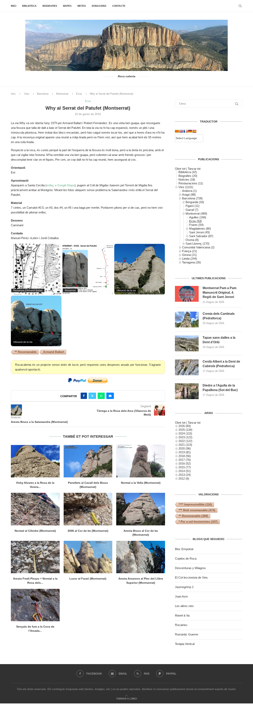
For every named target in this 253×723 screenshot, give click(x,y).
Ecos (79, 93)
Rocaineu (181, 625)
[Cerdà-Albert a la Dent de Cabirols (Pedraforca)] (187, 367)
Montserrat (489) (196, 213)
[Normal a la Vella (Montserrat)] (140, 461)
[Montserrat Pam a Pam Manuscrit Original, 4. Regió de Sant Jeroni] (187, 294)
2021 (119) (185, 444)
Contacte (118, 6)
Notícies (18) (186, 179)
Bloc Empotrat (184, 549)
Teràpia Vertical (184, 644)
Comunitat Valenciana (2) (198, 247)
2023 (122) (185, 437)
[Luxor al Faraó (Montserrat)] (88, 557)
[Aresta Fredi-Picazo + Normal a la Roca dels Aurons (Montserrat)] (35, 557)
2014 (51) (184, 471)
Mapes (67, 6)
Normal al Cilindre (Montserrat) (35, 530)
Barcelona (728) (192, 198)
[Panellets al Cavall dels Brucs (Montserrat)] (88, 461)
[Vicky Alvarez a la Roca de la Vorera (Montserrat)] (35, 461)
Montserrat (62, 93)
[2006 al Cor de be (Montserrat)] (88, 509)
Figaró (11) (192, 205)
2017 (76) (184, 459)
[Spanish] (194, 131)
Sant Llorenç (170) (197, 243)
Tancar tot (194, 168)
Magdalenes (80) (200, 228)
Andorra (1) (189, 190)
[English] (181, 131)
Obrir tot (180, 168)
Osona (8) (192, 239)
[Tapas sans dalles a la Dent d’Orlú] (187, 343)
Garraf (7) (192, 209)
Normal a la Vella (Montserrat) (140, 482)
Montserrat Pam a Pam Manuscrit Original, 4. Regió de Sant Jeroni (219, 292)
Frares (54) (196, 224)
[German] (190, 131)
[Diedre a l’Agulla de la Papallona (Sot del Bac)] (187, 391)
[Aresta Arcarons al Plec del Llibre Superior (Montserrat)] (140, 557)
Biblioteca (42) (187, 172)
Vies (26, 93)
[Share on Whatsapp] (101, 396)
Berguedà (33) (195, 202)
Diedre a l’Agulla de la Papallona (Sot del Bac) (220, 387)
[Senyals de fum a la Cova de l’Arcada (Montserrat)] (35, 605)
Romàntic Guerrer (186, 634)
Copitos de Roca (185, 558)
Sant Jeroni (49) (199, 232)
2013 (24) (184, 474)
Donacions (99, 6)
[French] (186, 131)
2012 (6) (183, 478)
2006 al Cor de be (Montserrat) (88, 530)
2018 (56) (184, 456)
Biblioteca (29, 6)
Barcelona (42, 93)
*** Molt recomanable (197, 510)
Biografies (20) (187, 175)
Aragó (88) (189, 194)
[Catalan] (177, 131)
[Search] (240, 6)
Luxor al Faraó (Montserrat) (87, 578)
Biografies (49, 6)
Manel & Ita (182, 615)
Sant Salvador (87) (201, 236)
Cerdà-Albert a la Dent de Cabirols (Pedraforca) (221, 364)
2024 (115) (185, 433)
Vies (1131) (185, 187)
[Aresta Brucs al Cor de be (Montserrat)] (140, 509)
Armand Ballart (53, 351)
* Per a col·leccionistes (198, 521)
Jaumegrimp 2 (184, 587)
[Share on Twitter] (92, 396)
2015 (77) (184, 467)
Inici (13, 6)
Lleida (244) (189, 258)
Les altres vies (184, 606)
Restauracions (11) (190, 183)
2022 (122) (185, 441)
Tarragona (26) (191, 262)
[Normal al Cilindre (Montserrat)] (35, 509)
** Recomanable (26, 351)
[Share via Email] (110, 396)
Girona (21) (189, 254)
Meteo (81, 6)
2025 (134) (185, 429)
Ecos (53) (195, 221)
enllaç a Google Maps (60, 185)
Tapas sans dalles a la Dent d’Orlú (219, 340)
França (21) (189, 251)
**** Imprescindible (195, 504)
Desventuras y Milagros (190, 568)
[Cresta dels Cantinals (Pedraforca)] (187, 319)
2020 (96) (184, 448)
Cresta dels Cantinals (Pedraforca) (219, 316)
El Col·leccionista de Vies (191, 577)
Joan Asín (181, 596)
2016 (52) (184, 463)
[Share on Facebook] (84, 396)
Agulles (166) (197, 217)
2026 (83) (184, 426)
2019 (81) (184, 452)
